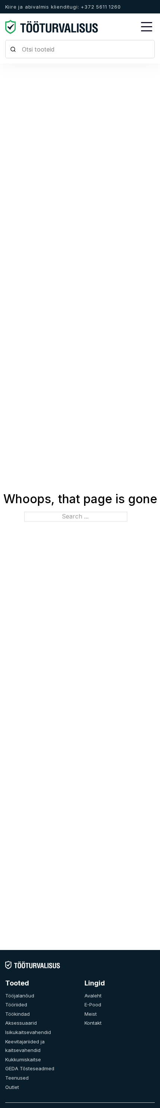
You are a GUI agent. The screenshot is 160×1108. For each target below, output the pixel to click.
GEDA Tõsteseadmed (29, 1068)
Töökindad (17, 1014)
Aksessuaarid (21, 1023)
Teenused (17, 1078)
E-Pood (92, 1005)
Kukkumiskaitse (23, 1059)
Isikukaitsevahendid (28, 1032)
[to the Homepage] (51, 27)
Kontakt (93, 1023)
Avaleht (93, 996)
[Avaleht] (32, 964)
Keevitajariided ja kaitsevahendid (25, 1046)
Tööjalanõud (19, 996)
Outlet (12, 1087)
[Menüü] (146, 27)
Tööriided (16, 1005)
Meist (90, 1014)
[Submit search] (13, 49)
